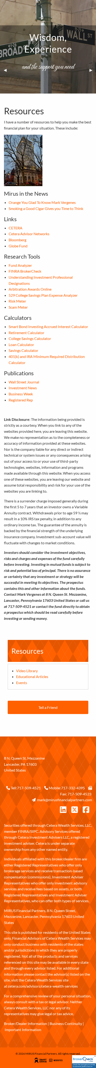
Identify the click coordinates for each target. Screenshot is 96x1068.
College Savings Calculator (30, 338)
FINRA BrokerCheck (25, 271)
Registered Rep (21, 400)
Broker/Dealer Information (25, 1023)
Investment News (23, 388)
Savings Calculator (23, 350)
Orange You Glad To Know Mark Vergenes (42, 202)
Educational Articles (32, 676)
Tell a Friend (48, 707)
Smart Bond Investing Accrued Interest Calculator (48, 326)
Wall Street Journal (24, 382)
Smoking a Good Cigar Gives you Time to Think (46, 208)
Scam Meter (18, 307)
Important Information (23, 1029)
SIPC (34, 831)
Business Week (21, 394)
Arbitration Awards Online (30, 289)
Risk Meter (17, 301)
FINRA (23, 831)
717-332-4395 (73, 788)
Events (21, 682)
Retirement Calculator (26, 332)
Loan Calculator (21, 344)
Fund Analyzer (20, 265)
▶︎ (92, 70)
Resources (27, 651)
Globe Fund (18, 246)
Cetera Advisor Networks (29, 233)
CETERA (15, 228)
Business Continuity (66, 1023)
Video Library (27, 670)
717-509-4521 (29, 788)
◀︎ (7, 70)
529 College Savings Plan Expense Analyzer (43, 295)
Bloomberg (17, 240)
